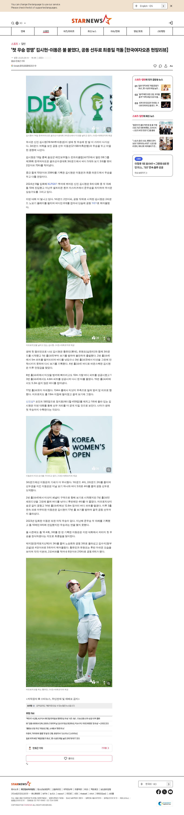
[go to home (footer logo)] (21, 783)
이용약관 (78, 789)
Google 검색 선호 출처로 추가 (24, 66)
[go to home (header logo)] (92, 19)
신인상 (29, 401)
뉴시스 (52, 794)
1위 (93, 203)
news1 (61, 794)
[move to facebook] (158, 791)
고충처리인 (56, 789)
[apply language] (163, 6)
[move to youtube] (170, 791)
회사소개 (14, 789)
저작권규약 (67, 789)
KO (21, 23)
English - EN (146, 6)
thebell (83, 794)
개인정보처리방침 (28, 789)
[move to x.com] (164, 791)
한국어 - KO (151, 784)
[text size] (171, 66)
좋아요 (71, 758)
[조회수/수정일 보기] (23, 58)
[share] (165, 66)
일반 (23, 44)
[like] (155, 66)
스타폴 (111, 794)
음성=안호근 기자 (18, 61)
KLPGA (52, 183)
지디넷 (69, 794)
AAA (91, 794)
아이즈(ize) (101, 794)
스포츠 (14, 44)
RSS (86, 789)
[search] (12, 23)
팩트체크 (94, 789)
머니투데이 (35, 794)
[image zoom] (108, 129)
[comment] (160, 66)
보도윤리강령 (105, 789)
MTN (45, 794)
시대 (76, 794)
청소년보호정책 (43, 789)
